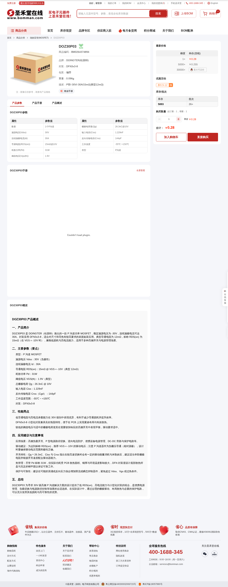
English (214, 3)
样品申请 (40, 565)
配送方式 (11, 561)
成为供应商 (41, 570)
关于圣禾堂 (68, 551)
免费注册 (11, 3)
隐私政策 (120, 556)
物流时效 (93, 561)
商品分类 (20, 38)
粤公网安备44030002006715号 (121, 584)
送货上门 (40, 551)
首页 (9, 38)
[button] (164, 85)
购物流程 (11, 551)
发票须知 (93, 551)
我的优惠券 (158, 3)
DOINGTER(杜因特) (77, 60)
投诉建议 (67, 564)
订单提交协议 (122, 566)
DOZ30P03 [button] (67, 46)
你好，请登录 (95, 3)
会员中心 (141, 3)
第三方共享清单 (123, 561)
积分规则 (93, 571)
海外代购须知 (13, 571)
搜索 (158, 13)
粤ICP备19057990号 (152, 584)
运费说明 (11, 566)
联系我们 (67, 556)
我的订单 (112, 3)
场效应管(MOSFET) (39, 38)
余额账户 (93, 566)
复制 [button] (92, 52)
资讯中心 (40, 560)
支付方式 (11, 556)
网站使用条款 (122, 551)
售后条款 (93, 556)
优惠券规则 (94, 576)
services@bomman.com (171, 564)
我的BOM (126, 3)
